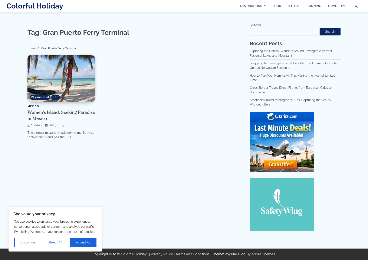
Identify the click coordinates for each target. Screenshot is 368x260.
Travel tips (337, 6)
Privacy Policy (162, 254)
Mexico (33, 106)
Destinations (251, 6)
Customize (27, 242)
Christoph (37, 125)
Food (277, 6)
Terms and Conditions (192, 254)
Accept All (83, 242)
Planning (313, 6)
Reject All (55, 242)
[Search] (356, 6)
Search (255, 25)
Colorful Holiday (34, 6)
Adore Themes (263, 254)
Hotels (293, 6)
